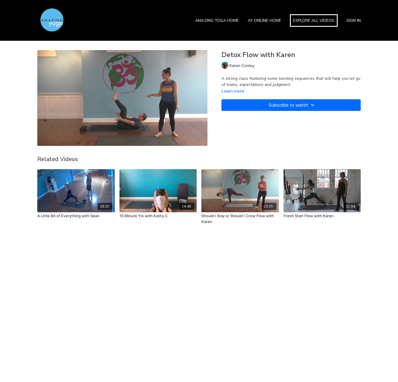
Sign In (353, 20)
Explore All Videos (313, 20)
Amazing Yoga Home (217, 20)
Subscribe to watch (288, 105)
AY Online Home (264, 20)
